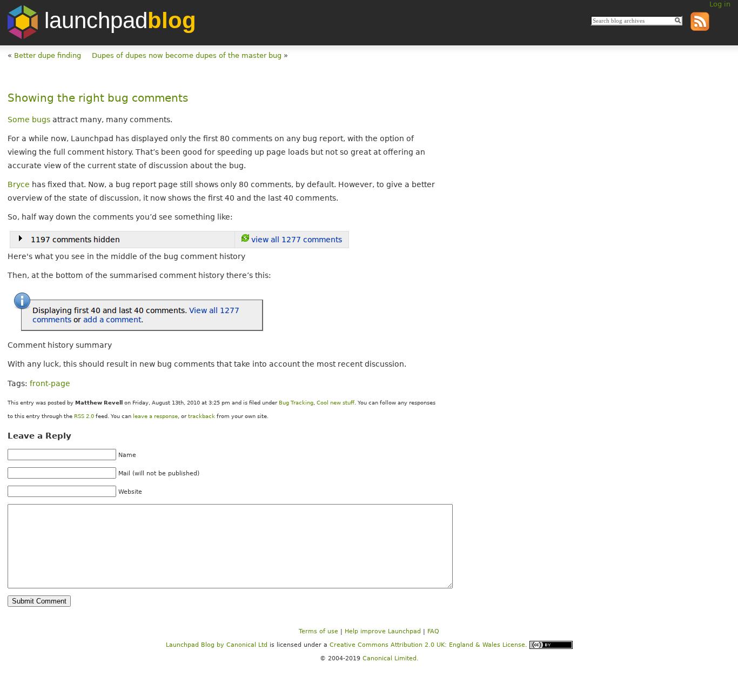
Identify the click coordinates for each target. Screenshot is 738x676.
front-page (50, 383)
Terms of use (318, 631)
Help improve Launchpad (383, 631)
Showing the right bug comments (98, 98)
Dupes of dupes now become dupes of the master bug (186, 55)
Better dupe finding (47, 55)
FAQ (433, 631)
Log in (719, 4)
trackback (201, 416)
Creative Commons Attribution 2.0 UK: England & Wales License (427, 644)
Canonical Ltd (246, 644)
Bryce (19, 184)
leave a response (155, 416)
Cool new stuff (335, 403)
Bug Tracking (296, 403)
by (196, 644)
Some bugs (29, 119)
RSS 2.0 (84, 416)
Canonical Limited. (391, 658)
